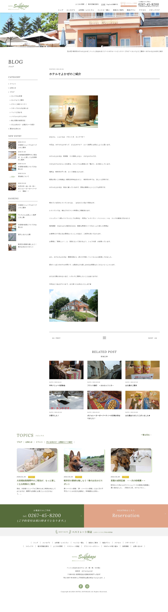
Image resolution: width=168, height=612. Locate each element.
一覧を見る (145, 435)
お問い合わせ (137, 546)
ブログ (12, 92)
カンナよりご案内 (17, 100)
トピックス (29, 546)
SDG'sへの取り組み (111, 546)
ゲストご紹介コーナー (19, 104)
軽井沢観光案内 (93, 4)
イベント (13, 84)
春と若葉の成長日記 (18, 120)
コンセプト (70, 10)
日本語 (103, 4)
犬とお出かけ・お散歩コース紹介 (23, 124)
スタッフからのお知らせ (19, 108)
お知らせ (13, 88)
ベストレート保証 (73, 546)
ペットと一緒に (104, 10)
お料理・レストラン (86, 10)
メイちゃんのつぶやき (19, 116)
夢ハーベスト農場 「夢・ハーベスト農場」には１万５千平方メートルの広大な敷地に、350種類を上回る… (83, 484)
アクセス (142, 10)
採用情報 (125, 546)
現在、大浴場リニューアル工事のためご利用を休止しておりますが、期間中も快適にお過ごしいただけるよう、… (36, 485)
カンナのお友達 (16, 96)
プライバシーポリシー (91, 546)
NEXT (150, 338)
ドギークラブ (154, 10)
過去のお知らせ (15, 128)
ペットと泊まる (16, 112)
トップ (60, 10)
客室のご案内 (118, 10)
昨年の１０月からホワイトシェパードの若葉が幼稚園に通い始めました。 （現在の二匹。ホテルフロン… (130, 482)
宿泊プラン (131, 10)
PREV (58, 338)
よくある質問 (79, 4)
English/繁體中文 (112, 4)
